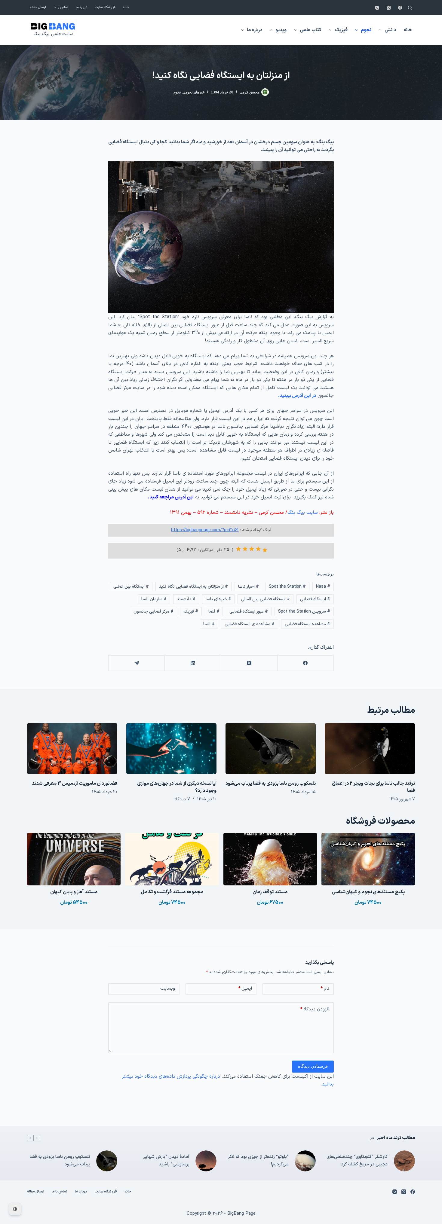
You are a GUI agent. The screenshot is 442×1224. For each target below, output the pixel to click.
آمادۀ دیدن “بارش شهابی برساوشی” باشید (166, 1160)
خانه (126, 7)
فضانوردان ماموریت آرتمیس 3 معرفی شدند (74, 783)
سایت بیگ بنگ (302, 512)
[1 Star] (265, 550)
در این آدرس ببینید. (297, 395)
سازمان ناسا (154, 599)
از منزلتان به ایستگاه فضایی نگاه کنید (193, 586)
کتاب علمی (310, 30)
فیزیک (341, 30)
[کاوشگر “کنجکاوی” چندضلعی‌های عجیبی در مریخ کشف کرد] (404, 1160)
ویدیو (281, 30)
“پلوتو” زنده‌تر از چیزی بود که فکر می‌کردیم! (258, 1160)
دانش (390, 30)
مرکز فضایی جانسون (153, 611)
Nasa (323, 586)
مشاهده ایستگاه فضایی (307, 624)
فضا (213, 611)
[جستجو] (410, 8)
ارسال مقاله (38, 7)
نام (325, 988)
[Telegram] (136, 663)
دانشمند (186, 599)
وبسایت (167, 988)
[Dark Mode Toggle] (15, 1209)
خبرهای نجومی (193, 92)
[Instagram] (377, 8)
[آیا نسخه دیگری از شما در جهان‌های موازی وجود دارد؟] (171, 748)
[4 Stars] (245, 549)
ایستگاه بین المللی (131, 586)
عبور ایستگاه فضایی (248, 611)
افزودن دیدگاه (314, 1009)
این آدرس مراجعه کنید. (171, 497)
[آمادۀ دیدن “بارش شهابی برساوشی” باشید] (205, 1160)
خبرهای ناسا (218, 599)
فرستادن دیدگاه (313, 1066)
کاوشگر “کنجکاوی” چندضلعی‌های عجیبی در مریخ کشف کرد (357, 1160)
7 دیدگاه (182, 799)
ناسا (209, 624)
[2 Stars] (258, 549)
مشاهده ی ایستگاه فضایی (250, 624)
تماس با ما (61, 7)
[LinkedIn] (192, 663)
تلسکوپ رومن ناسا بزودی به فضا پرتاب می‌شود (271, 783)
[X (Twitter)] (389, 8)
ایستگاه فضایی (315, 599)
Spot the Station (287, 586)
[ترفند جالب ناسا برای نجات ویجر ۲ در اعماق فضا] (370, 748)
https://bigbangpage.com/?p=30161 (205, 530)
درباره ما (81, 7)
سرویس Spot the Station (304, 611)
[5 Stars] (238, 549)
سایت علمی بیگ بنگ (53, 34)
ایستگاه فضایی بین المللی (265, 599)
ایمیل (245, 988)
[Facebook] (400, 8)
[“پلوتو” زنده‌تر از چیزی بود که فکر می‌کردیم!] (305, 1160)
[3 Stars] (252, 549)
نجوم (366, 30)
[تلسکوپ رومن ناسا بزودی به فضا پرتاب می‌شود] (271, 748)
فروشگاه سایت (105, 7)
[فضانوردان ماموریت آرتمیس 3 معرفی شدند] (72, 748)
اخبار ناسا (248, 586)
